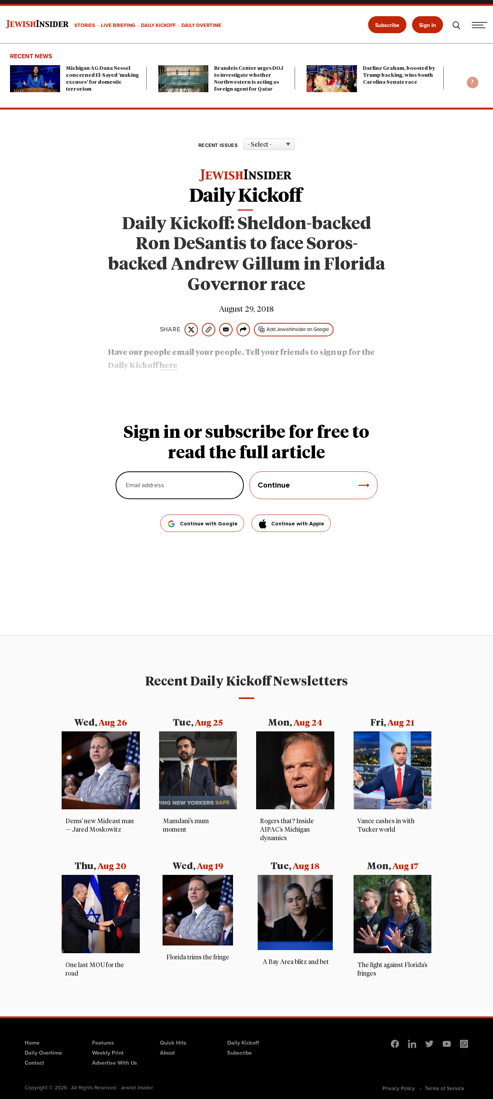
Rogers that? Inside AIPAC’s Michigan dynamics (287, 829)
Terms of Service (444, 1088)
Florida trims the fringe (197, 957)
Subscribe (387, 25)
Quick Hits (173, 1042)
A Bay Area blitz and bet (295, 962)
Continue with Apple (297, 524)
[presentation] (472, 82)
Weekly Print (108, 1052)
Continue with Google (209, 524)
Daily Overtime (43, 1052)
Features (103, 1042)
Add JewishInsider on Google (298, 329)
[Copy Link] (208, 329)
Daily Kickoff (243, 1042)
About (167, 1052)
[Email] (226, 329)
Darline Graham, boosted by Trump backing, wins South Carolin (399, 75)
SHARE (170, 329)
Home (32, 1042)
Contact (34, 1062)
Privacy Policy (398, 1088)
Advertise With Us (114, 1062)
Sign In (427, 25)
